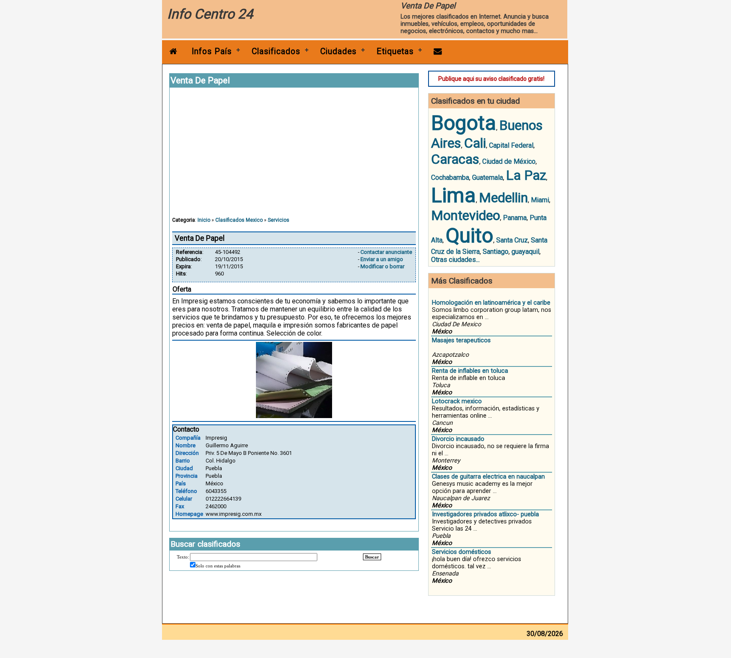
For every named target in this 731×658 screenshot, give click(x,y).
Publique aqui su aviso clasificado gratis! (491, 78)
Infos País (212, 51)
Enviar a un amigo (381, 259)
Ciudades (338, 51)
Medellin (503, 198)
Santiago (495, 252)
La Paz (526, 175)
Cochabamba (450, 177)
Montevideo (465, 215)
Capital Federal (511, 145)
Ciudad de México (509, 161)
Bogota (463, 123)
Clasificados (276, 51)
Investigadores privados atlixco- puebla (485, 514)
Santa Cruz (512, 240)
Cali (475, 143)
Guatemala (487, 177)
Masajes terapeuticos (461, 340)
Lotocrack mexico (457, 401)
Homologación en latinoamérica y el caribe (491, 302)
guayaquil (525, 252)
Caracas (455, 159)
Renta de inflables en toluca (470, 370)
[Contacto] (437, 51)
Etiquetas (395, 51)
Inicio (204, 220)
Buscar (372, 556)
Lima (453, 195)
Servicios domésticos (461, 552)
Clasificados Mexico (239, 220)
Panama (515, 218)
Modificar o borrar (382, 266)
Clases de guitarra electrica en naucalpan (488, 476)
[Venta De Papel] (294, 416)
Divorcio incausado (458, 439)
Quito (469, 235)
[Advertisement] (294, 156)
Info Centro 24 (210, 14)
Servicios (278, 220)
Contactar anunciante (386, 252)
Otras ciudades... (455, 260)
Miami (540, 200)
